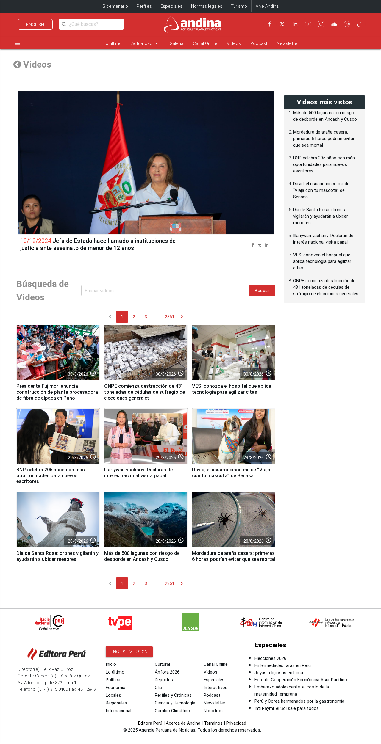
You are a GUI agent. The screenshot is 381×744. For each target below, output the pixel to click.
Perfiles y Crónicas (173, 695)
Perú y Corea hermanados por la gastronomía (299, 701)
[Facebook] (269, 24)
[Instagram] (321, 24)
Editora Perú (150, 723)
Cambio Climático (172, 710)
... (158, 316)
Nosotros (213, 710)
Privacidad (236, 723)
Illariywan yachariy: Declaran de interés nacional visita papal (138, 472)
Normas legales (206, 6)
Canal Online (205, 43)
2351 (169, 316)
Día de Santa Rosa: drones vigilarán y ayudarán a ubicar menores (57, 556)
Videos (234, 43)
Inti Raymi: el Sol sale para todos (286, 708)
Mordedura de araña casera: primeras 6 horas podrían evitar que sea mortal (233, 556)
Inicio (111, 664)
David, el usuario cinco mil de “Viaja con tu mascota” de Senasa (231, 472)
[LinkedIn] (295, 24)
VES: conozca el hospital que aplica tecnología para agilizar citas (231, 389)
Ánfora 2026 (167, 672)
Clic (158, 687)
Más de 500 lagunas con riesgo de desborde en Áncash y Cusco (141, 556)
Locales (113, 695)
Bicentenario (115, 6)
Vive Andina (267, 6)
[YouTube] (308, 24)
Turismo (239, 6)
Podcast (258, 43)
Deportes (164, 679)
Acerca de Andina (183, 723)
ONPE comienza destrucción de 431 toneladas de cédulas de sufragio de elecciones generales (144, 392)
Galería (176, 43)
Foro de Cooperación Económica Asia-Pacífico (300, 679)
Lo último (112, 43)
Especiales (171, 6)
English (35, 24)
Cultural (162, 664)
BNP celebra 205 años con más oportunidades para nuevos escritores (50, 475)
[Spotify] (347, 24)
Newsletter (288, 43)
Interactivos (215, 687)
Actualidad (145, 43)
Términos (213, 723)
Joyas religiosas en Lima (278, 672)
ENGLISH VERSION (129, 651)
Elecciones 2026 (270, 658)
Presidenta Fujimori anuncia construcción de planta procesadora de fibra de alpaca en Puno (57, 392)
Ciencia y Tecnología (175, 703)
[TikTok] (360, 24)
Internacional (118, 710)
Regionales (116, 703)
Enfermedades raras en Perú (282, 665)
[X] (282, 24)
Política (113, 679)
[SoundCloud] (334, 24)
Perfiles (144, 6)
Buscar (262, 290)
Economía (115, 687)
